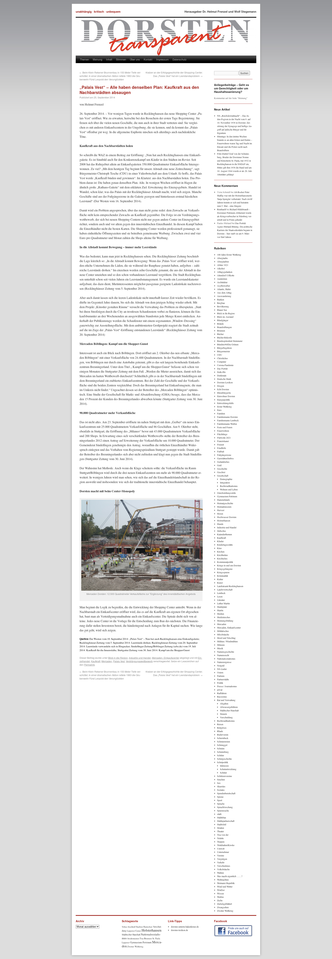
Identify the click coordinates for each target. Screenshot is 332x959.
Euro (219, 409)
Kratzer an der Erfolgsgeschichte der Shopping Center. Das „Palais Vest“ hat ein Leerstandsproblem (174, 74)
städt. (219, 814)
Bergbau (221, 302)
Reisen (220, 724)
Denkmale (221, 375)
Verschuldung (226, 717)
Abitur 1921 (222, 264)
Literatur (221, 599)
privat (219, 689)
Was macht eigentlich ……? (229, 876)
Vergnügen (222, 858)
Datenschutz (180, 59)
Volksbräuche (223, 869)
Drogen (220, 385)
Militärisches (223, 630)
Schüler (220, 755)
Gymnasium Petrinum (227, 496)
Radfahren (222, 693)
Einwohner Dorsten (226, 396)
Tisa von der (222, 834)
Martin (220, 610)
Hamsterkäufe (223, 499)
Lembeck (221, 593)
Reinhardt (221, 209)
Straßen (220, 827)
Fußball (220, 451)
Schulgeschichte (224, 758)
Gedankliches (223, 461)
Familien (221, 413)
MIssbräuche (223, 634)
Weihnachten (223, 879)
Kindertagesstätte (225, 544)
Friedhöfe (221, 447)
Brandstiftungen (224, 327)
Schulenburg (223, 751)
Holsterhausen (223, 520)
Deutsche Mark (224, 378)
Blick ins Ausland (225, 316)
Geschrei (221, 472)
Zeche (219, 900)
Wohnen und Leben (229, 489)
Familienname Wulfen (227, 423)
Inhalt (109, 59)
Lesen (219, 596)
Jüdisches (221, 530)
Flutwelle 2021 (224, 437)
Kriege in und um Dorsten (229, 565)
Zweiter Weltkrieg (225, 910)
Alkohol (221, 268)
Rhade (220, 731)
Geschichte (222, 468)
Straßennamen (133, 938)
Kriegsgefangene (224, 568)
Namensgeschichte (225, 651)
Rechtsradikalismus (229, 485)
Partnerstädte (223, 679)
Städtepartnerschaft (225, 820)
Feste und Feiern (224, 427)
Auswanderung (224, 296)
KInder (220, 541)
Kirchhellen (222, 555)
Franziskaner (223, 441)
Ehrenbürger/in (224, 392)
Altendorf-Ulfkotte (225, 275)
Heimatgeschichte (225, 503)
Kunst (220, 582)
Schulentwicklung (228, 769)
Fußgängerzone (224, 454)
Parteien (220, 675)
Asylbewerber (223, 285)
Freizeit (220, 444)
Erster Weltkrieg (224, 406)
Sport (219, 800)
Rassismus (222, 696)
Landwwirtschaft (224, 589)
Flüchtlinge (222, 434)
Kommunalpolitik (225, 561)
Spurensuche (223, 810)
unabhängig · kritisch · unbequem (98, 11)
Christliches (222, 358)
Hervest (220, 510)
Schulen (220, 748)
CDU (219, 354)
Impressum (162, 59)
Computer (221, 361)
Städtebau (221, 817)
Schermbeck (222, 738)
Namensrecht (223, 655)
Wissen (220, 893)
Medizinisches (223, 617)
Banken (220, 299)
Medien (220, 613)
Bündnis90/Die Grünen (227, 344)
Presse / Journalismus (227, 686)
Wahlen (220, 872)
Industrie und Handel (140, 657)
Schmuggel (222, 744)
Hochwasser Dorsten (226, 517)
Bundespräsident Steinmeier (229, 340)
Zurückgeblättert (224, 903)
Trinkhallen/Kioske (225, 845)
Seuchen (221, 779)
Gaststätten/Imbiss (225, 458)
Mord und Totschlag (226, 637)
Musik (220, 648)
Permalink (89, 664)
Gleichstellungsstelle (226, 492)
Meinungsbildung (225, 620)
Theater (220, 831)
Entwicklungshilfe (225, 403)
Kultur (220, 579)
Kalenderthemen (224, 534)
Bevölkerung (223, 306)
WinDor (221, 889)
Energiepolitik (223, 399)
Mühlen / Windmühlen (227, 641)
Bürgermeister (223, 351)
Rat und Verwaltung (226, 700)
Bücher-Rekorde (224, 337)
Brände (220, 323)
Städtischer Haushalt (229, 710)
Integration (225, 482)
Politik (220, 682)
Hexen (220, 513)
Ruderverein (222, 734)
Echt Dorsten (223, 389)
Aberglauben (223, 261)
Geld (219, 465)
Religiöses (222, 727)
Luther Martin (223, 603)
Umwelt (220, 848)
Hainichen (147, 926)
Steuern (223, 713)
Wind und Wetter (224, 886)
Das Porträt (222, 368)
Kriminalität (222, 575)
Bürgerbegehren (224, 347)
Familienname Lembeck (228, 420)
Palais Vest (119, 661)
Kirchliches (222, 558)
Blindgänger (222, 320)
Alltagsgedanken (224, 271)
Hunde (220, 523)
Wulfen (220, 896)
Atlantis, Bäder (224, 289)
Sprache (220, 803)
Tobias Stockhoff (128, 926)
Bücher (220, 334)
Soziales (221, 789)
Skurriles (221, 786)
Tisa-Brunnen (146, 938)
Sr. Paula (156, 938)
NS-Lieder (222, 668)
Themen (84, 59)
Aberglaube (222, 258)
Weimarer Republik (226, 883)
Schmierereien (223, 741)
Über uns (135, 59)
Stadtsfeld (221, 824)
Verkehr (220, 862)
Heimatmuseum (224, 506)
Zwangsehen (223, 907)
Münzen (221, 644)
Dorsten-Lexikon (225, 382)
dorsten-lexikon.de (179, 930)
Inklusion (224, 765)
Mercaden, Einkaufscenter (165, 657)
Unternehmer (223, 851)
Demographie (226, 479)
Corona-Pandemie (225, 365)
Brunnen (221, 330)
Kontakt (148, 59)
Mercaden (106, 661)
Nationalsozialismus (226, 658)
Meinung (97, 59)
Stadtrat (139, 926)
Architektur (222, 282)
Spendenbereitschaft (226, 793)
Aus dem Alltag (224, 292)
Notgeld (220, 665)
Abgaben (224, 703)
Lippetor (125, 942)
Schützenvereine (224, 776)
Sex (219, 782)
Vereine (220, 855)
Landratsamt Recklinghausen (230, 586)
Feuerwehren (223, 430)
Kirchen (220, 551)
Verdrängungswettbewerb (139, 661)
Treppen (220, 841)
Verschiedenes (223, 865)
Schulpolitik (222, 762)
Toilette (220, 838)
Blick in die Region (118, 657)
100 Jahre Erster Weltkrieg (229, 254)
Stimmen (121, 59)
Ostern (220, 672)
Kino (219, 548)
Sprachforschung (225, 807)
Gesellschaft (222, 475)
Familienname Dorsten (227, 416)
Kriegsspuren (223, 572)
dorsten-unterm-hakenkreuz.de (185, 926)
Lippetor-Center (134, 930)
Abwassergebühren (229, 706)
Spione (220, 796)
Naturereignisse (224, 662)
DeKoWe (221, 372)
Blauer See (222, 309)
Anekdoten (222, 278)
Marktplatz (222, 606)
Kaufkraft (95, 661)
